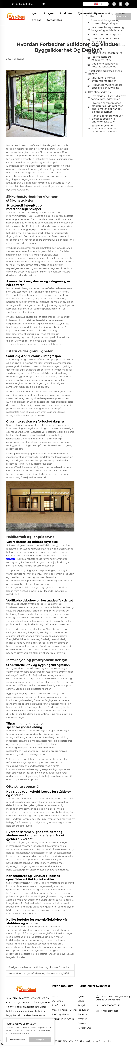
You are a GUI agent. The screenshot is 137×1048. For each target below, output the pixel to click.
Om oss (36, 20)
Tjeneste (83, 13)
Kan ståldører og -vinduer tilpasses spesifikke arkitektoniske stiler (107, 118)
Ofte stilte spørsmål (100, 92)
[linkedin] (127, 4)
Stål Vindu (57, 1001)
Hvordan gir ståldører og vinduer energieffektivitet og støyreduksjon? (57, 973)
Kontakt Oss (54, 20)
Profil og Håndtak (61, 1014)
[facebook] (120, 4)
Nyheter (99, 13)
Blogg (81, 1001)
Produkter (66, 13)
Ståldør (56, 996)
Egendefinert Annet (63, 1019)
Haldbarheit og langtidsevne (105, 52)
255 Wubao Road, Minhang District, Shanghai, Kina (113, 998)
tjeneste (11, 559)
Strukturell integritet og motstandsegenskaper (105, 22)
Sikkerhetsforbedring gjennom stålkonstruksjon (106, 15)
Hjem (35, 13)
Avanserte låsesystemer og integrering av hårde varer (107, 29)
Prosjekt (49, 13)
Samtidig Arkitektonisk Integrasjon (105, 40)
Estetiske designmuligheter (104, 34)
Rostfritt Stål (58, 1005)
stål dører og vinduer (32, 577)
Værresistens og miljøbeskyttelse (101, 58)
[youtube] (114, 4)
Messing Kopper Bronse (65, 1010)
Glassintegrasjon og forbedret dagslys (109, 47)
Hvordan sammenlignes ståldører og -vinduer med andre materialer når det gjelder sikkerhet (107, 107)
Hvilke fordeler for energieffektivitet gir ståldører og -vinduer (104, 128)
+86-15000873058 (23, 4)
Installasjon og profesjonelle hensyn (105, 72)
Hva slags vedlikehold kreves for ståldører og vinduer (108, 97)
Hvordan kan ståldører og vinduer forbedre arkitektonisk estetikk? (57, 967)
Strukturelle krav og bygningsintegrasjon (104, 79)
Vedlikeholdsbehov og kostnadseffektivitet (105, 65)
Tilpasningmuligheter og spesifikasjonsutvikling (107, 86)
